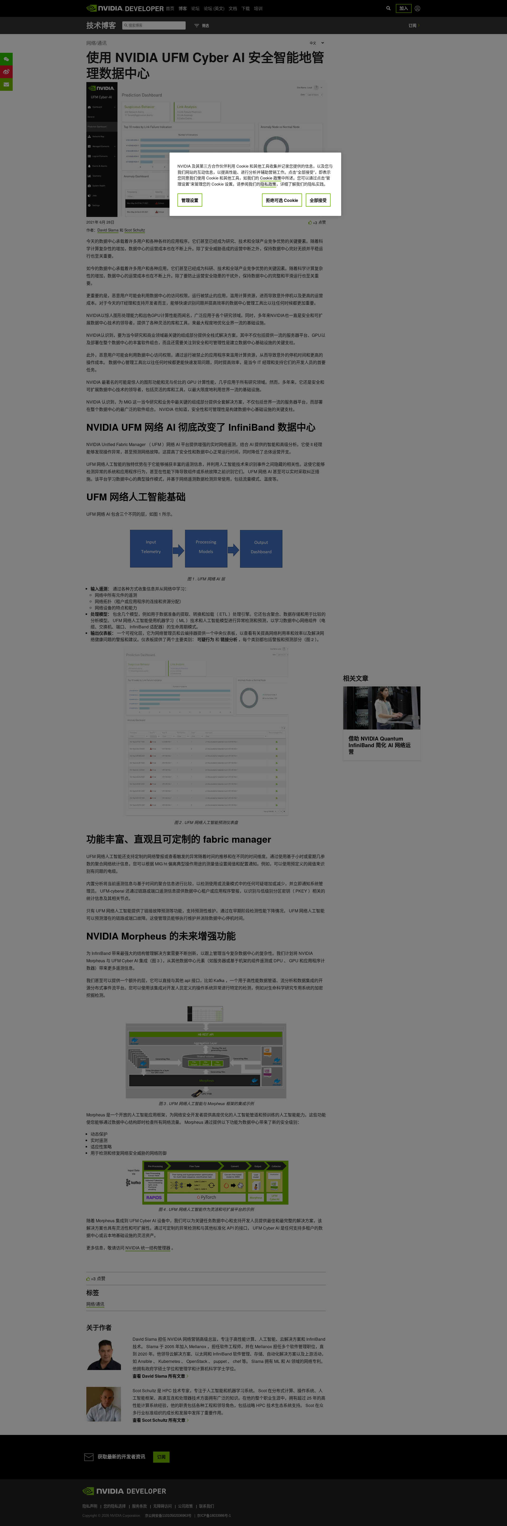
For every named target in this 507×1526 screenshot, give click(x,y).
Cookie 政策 (270, 178)
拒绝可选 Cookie (282, 200)
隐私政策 (268, 184)
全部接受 (318, 200)
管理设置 (189, 200)
